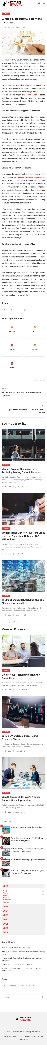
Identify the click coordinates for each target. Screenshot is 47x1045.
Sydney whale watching (27, 985)
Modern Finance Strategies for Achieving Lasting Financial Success (22, 471)
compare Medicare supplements (31, 177)
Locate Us (24, 1039)
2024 (6, 910)
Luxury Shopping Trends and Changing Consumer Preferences (27, 871)
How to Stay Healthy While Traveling (26, 827)
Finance (6, 14)
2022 (5, 919)
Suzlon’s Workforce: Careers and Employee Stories (20, 737)
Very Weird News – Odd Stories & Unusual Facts (23, 1037)
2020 (6, 928)
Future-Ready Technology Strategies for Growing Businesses (27, 850)
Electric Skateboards (9, 985)
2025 (6, 906)
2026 (5, 886)
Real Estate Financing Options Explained (28, 859)
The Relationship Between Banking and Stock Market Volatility (23, 601)
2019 (5, 932)
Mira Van (7, 487)
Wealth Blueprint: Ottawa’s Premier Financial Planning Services (21, 799)
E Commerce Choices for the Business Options (21, 394)
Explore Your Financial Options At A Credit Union (21, 676)
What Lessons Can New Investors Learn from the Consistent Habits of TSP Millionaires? (23, 536)
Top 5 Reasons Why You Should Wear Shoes (26, 411)
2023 (5, 915)
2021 (5, 923)
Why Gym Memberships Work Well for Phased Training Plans (27, 839)
